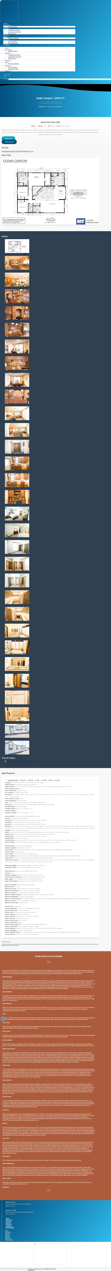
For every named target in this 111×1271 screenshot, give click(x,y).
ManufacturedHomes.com (35, 1268)
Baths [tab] (50, 780)
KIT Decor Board (13, 38)
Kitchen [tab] (57, 780)
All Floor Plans (12, 26)
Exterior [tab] (22, 780)
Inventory (6, 28)
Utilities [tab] (43, 780)
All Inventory (12, 33)
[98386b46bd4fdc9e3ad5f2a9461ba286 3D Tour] (18, 151)
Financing (6, 40)
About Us (8, 1223)
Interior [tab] (30, 780)
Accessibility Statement (49, 1268)
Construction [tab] (13, 780)
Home (7, 1218)
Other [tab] (37, 780)
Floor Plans (9, 1220)
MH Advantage (13, 43)
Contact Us (6, 45)
